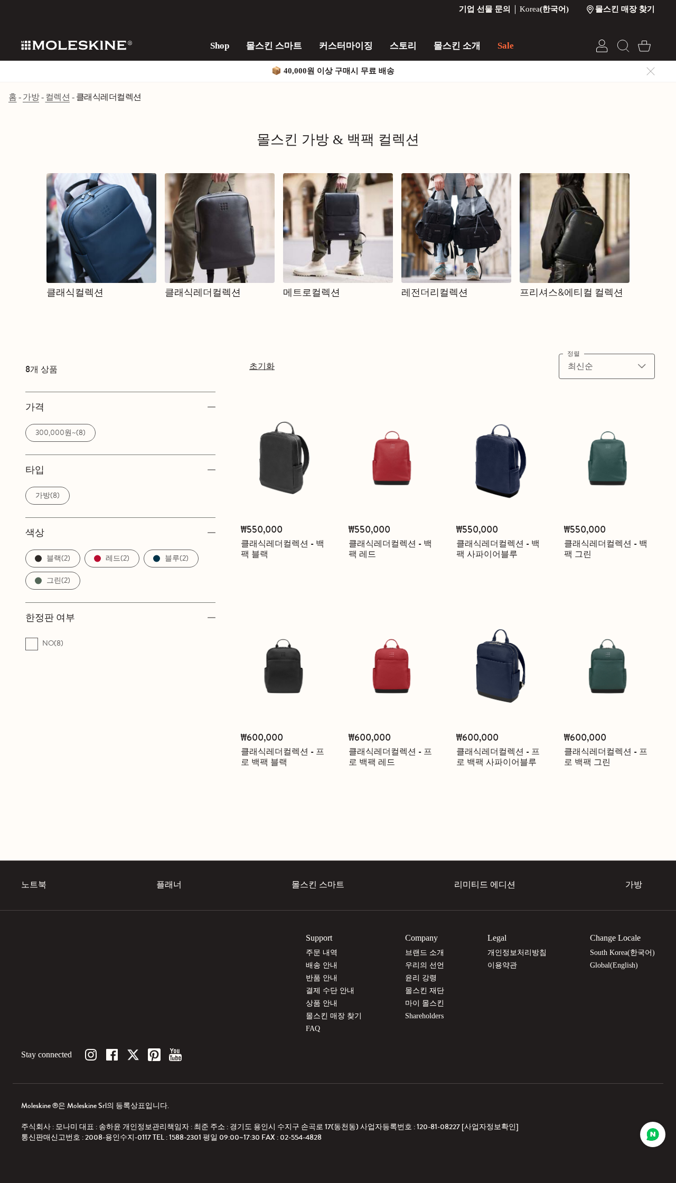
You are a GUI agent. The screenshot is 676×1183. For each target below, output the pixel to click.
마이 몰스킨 (424, 1003)
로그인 (602, 46)
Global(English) (614, 965)
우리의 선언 (424, 965)
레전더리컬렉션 (434, 292)
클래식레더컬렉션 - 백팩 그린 (605, 549)
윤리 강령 (421, 978)
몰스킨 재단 (424, 991)
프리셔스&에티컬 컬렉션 (571, 292)
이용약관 (502, 965)
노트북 (33, 884)
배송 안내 (321, 965)
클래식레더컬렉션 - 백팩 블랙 (282, 549)
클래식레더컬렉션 (109, 96)
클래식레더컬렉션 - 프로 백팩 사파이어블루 (498, 757)
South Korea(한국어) (622, 953)
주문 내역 (321, 953)
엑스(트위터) (133, 1054)
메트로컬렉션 (311, 292)
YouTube (175, 1054)
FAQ (313, 1029)
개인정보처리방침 (517, 953)
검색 (623, 46)
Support (319, 937)
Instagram (90, 1054)
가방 (31, 96)
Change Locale (615, 937)
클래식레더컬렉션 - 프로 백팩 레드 (390, 757)
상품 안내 (321, 1003)
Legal (496, 937)
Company (421, 937)
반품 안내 (321, 978)
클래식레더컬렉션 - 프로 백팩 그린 (605, 757)
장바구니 (644, 46)
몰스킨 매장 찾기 (334, 1016)
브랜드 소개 (424, 953)
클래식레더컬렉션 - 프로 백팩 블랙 (282, 757)
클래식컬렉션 (75, 292)
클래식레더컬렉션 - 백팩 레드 (390, 549)
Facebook (112, 1054)
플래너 (169, 884)
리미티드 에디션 (484, 884)
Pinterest (154, 1054)
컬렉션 (57, 96)
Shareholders (424, 1016)
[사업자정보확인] (490, 1127)
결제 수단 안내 (330, 991)
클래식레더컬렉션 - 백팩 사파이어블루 (498, 549)
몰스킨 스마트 (318, 884)
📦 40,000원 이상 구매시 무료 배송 (333, 71)
